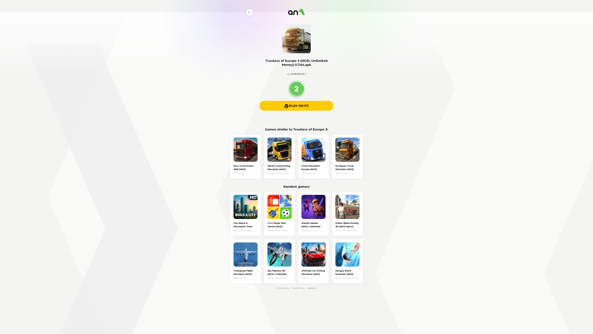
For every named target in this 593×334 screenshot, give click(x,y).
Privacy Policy (298, 288)
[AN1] (296, 12)
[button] (296, 106)
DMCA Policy (283, 288)
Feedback (311, 288)
